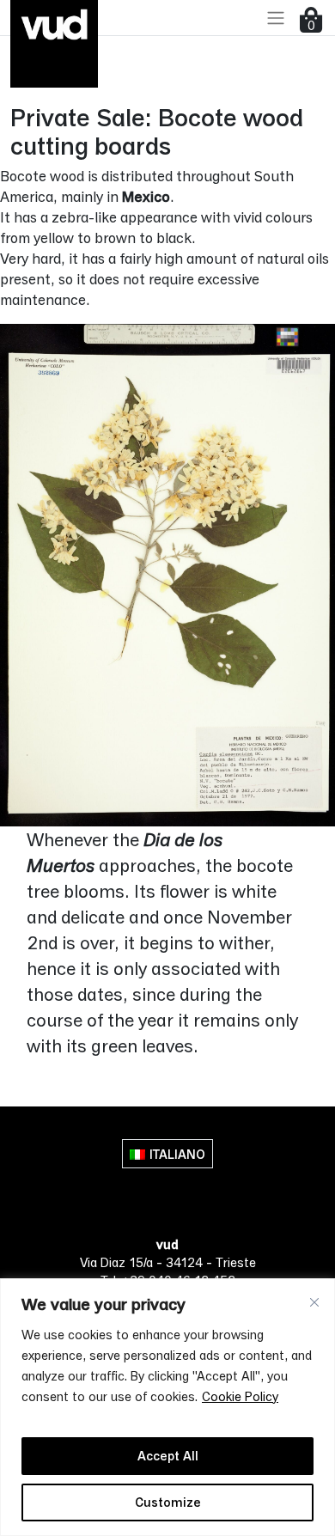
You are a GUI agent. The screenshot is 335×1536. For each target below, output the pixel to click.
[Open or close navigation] (276, 17)
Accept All (167, 1455)
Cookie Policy (240, 1396)
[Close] (314, 1302)
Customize (168, 1502)
